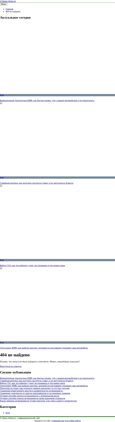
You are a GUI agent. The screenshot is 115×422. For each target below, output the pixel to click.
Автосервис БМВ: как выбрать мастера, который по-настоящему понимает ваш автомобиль (44, 348)
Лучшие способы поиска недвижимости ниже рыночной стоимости (32, 398)
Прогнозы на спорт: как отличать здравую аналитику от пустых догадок (34, 388)
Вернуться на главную (10, 366)
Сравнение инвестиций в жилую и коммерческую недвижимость (31, 391)
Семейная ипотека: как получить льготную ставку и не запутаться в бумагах (36, 183)
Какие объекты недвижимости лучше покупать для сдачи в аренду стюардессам (38, 401)
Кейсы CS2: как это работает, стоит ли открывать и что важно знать (32, 265)
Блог (2, 95)
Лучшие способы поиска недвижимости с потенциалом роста (29, 396)
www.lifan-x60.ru (73, 420)
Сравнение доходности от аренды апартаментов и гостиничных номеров (35, 393)
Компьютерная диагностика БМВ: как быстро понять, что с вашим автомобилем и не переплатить (47, 100)
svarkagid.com (57, 420)
